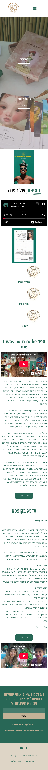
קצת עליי (24, 325)
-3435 (23, 724)
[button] (35, 8)
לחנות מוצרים (24, 303)
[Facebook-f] (26, 748)
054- (14, 724)
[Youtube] (21, 748)
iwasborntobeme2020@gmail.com (22, 730)
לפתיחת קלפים (24, 281)
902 (18, 724)
